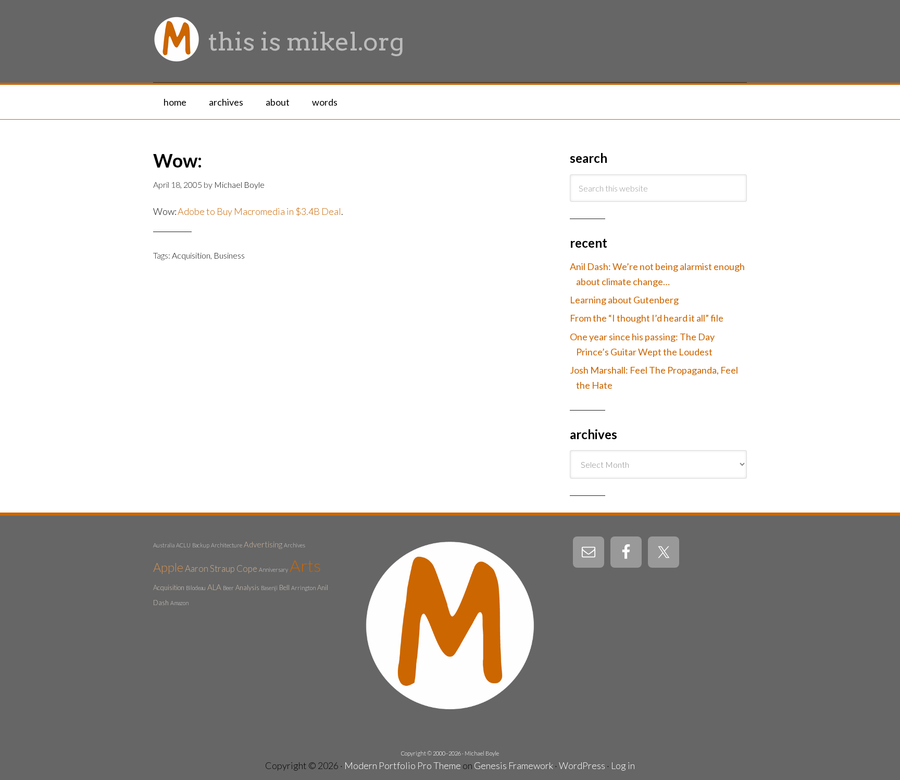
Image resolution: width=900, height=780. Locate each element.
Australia (163, 545)
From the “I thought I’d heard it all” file (646, 318)
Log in (623, 765)
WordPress (582, 765)
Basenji (269, 587)
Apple (168, 567)
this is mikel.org (306, 42)
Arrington (303, 587)
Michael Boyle (482, 753)
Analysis (247, 587)
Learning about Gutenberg (624, 299)
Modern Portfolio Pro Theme (402, 765)
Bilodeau (196, 587)
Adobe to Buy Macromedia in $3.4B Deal (259, 211)
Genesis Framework (513, 765)
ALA (214, 587)
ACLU (183, 545)
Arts (305, 565)
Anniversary (273, 569)
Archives (294, 545)
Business (229, 255)
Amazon (179, 602)
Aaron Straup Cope (221, 568)
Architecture (226, 545)
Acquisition (191, 255)
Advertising (263, 544)
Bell (284, 587)
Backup (200, 545)
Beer (228, 587)
